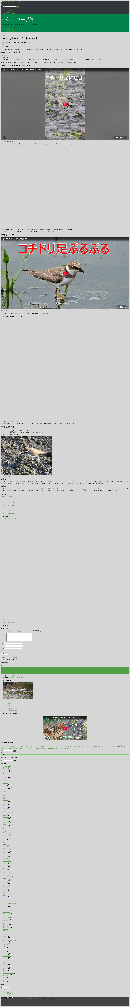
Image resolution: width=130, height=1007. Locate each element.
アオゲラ (5, 770)
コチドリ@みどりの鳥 (8, 622)
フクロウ (5, 933)
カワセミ (19, 746)
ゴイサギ (36, 746)
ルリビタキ (6, 971)
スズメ (50, 746)
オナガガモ (6, 810)
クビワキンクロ (7, 838)
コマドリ (5, 854)
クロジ (4, 839)
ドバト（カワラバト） (8, 903)
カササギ (5, 815)
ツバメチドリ (6, 893)
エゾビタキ (6, 795)
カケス (4, 814)
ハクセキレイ (64, 746)
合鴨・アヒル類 (7, 974)
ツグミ (56, 746)
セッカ (4, 878)
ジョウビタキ (45, 746)
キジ (4, 829)
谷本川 (58, 749)
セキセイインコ (7, 873)
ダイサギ (52, 746)
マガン (4, 946)
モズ (76, 746)
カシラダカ (6, 817)
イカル (4, 786)
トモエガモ (6, 899)
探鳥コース (6, 980)
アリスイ (5, 784)
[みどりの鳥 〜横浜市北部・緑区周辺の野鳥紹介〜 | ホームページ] (13, 1)
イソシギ (5, 788)
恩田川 (119, 746)
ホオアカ (5, 936)
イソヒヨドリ (6, 790)
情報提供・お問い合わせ (9, 13)
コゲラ (29, 746)
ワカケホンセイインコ (8, 973)
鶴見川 (67, 749)
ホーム (4, 9)
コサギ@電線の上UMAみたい (10, 701)
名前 (2, 643)
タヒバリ (5, 883)
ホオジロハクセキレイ (8, 940)
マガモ (4, 944)
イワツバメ (6, 791)
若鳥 (49, 748)
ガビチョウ (6, 825)
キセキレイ (6, 832)
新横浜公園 (125, 746)
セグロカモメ (6, 875)
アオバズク (6, 774)
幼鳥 (116, 746)
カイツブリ (10, 746)
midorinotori (5, 42)
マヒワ (4, 947)
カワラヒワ (23, 746)
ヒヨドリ (70, 746)
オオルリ (5, 804)
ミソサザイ (6, 953)
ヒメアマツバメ (7, 927)
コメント (3, 641)
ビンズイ (5, 932)
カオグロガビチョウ (8, 812)
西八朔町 (52, 748)
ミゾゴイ (5, 954)
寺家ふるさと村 (105, 746)
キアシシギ (6, 827)
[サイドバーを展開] (1, 665)
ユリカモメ (6, 967)
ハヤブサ (5, 920)
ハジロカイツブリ (7, 916)
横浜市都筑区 (33, 748)
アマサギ (5, 783)
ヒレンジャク (6, 930)
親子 (55, 748)
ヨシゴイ (5, 970)
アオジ (4, 773)
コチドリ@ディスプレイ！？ (10, 505)
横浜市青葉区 (42, 749)
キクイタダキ (6, 828)
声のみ (4, 975)
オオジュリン (6, 798)
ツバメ (58, 746)
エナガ (4, 797)
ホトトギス (6, 943)
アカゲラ (5, 777)
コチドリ (5, 33)
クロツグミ (6, 841)
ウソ (4, 794)
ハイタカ (5, 909)
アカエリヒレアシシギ (8, 776)
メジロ (73, 746)
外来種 (4, 977)
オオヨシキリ (6, 803)
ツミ (61, 746)
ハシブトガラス (7, 913)
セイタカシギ (6, 872)
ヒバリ (4, 926)
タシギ (4, 882)
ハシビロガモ (6, 912)
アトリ (4, 781)
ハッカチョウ (6, 919)
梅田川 (10, 748)
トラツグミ (6, 900)
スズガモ (5, 869)
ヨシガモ (5, 968)
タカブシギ (6, 880)
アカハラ (5, 780)
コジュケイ (6, 851)
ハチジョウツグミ (7, 917)
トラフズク (6, 902)
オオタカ (5, 800)
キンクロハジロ (7, 835)
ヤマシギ (5, 966)
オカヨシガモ (6, 805)
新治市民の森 (4, 749)
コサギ (32, 746)
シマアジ (5, 863)
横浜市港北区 (15, 749)
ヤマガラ (5, 964)
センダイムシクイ (7, 879)
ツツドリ (5, 890)
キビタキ (5, 834)
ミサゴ (4, 951)
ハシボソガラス (7, 915)
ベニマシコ (6, 934)
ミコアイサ (6, 950)
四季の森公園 (96, 746)
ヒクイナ (5, 923)
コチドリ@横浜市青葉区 (9, 513)
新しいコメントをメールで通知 (9, 657)
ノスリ (4, 905)
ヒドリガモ (6, 924)
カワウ (4, 820)
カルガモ (14, 746)
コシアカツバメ (7, 849)
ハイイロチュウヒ (7, 907)
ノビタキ (5, 906)
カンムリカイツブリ (8, 824)
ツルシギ (5, 896)
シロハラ (5, 866)
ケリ (4, 842)
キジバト (5, 831)
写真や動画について (8, 12)
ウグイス (5, 793)
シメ (4, 865)
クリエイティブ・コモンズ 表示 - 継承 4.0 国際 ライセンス (28, 999)
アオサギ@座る (7, 706)
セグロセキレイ (7, 876)
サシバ (4, 858)
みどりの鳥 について (8, 10)
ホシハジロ (6, 941)
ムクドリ (5, 957)
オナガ (7, 746)
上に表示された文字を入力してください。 (11, 653)
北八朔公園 (86, 746)
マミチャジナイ (7, 949)
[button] (2, 186)
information (6, 766)
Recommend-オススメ (8, 767)
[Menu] (1, 4)
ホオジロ (5, 937)
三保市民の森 (80, 746)
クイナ (4, 837)
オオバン (5, 801)
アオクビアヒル (7, 768)
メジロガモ (6, 961)
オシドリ (5, 807)
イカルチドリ (6, 787)
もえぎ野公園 (3, 746)
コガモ (27, 746)
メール (3, 646)
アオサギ (5, 771)
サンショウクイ (7, 861)
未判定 (4, 981)
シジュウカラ (40, 746)
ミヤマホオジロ (7, 956)
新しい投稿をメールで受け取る (9, 659)
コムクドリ (6, 855)
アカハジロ (6, 778)
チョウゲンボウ (7, 888)
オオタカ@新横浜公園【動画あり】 (12, 711)
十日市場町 (90, 746)
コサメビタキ (6, 848)
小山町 (4, 496)
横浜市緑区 (9, 496)
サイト (2, 648)
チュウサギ (6, 886)
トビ (4, 898)
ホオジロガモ (6, 939)
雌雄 (64, 748)
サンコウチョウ (7, 859)
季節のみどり (6, 978)
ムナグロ (5, 958)
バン (68, 746)
